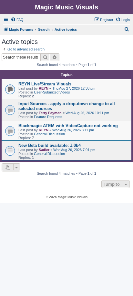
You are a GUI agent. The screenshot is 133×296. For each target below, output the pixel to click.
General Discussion (49, 134)
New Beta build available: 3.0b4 (49, 145)
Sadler (44, 150)
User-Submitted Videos (52, 92)
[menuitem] (17, 20)
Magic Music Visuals (66, 7)
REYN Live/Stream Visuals (44, 84)
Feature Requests (48, 117)
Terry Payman (50, 113)
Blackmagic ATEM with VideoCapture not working (68, 125)
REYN (43, 88)
